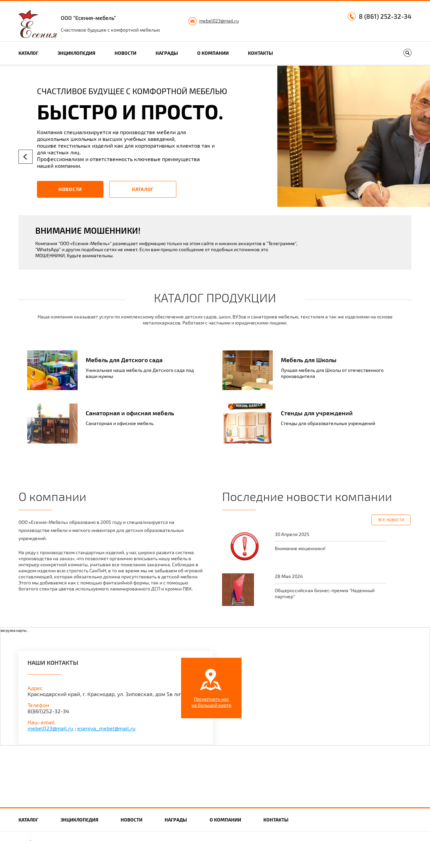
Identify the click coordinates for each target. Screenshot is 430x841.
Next (404, 157)
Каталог (28, 53)
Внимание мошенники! (300, 548)
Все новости (391, 519)
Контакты (260, 53)
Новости (125, 53)
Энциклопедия (76, 53)
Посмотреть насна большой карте (211, 702)
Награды (167, 53)
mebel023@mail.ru (219, 21)
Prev (25, 157)
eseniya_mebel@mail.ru (106, 728)
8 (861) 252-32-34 (385, 16)
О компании (213, 53)
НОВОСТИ (70, 189)
